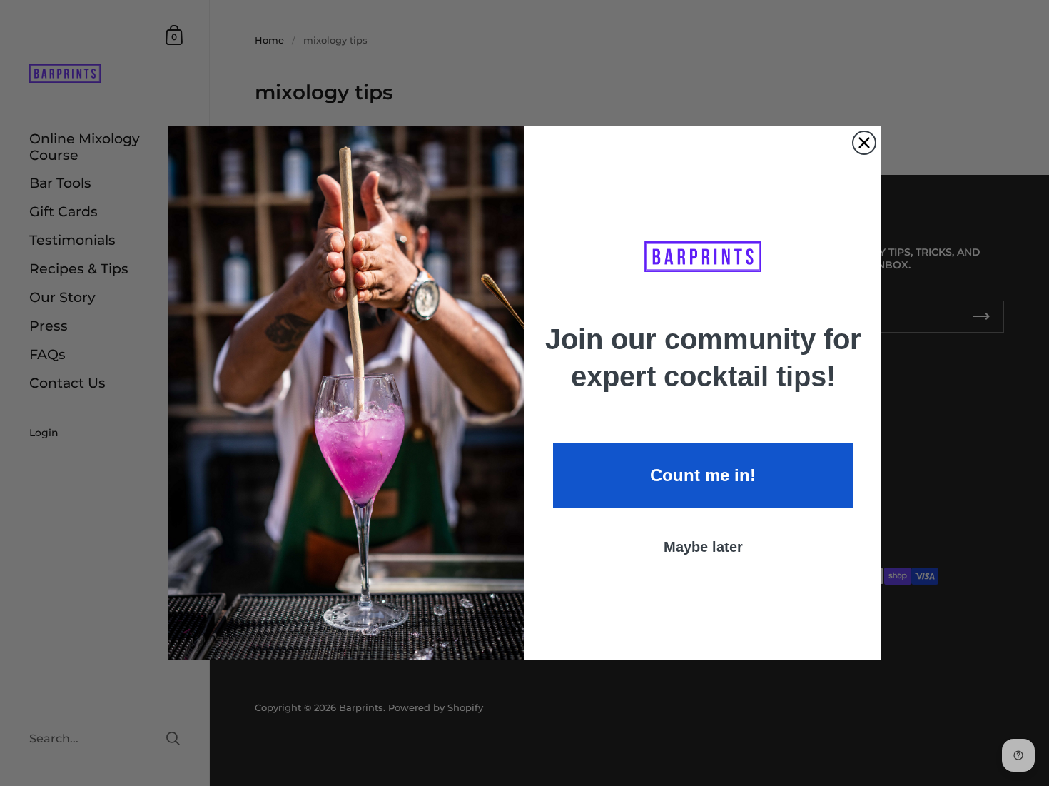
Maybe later (703, 547)
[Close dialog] (864, 142)
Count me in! (703, 475)
